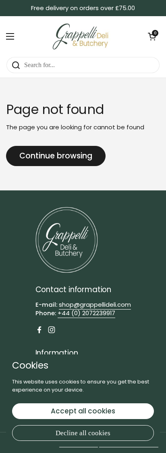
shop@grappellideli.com (95, 304)
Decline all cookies (83, 433)
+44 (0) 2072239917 (86, 313)
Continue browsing (55, 155)
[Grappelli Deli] (81, 36)
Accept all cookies (83, 411)
